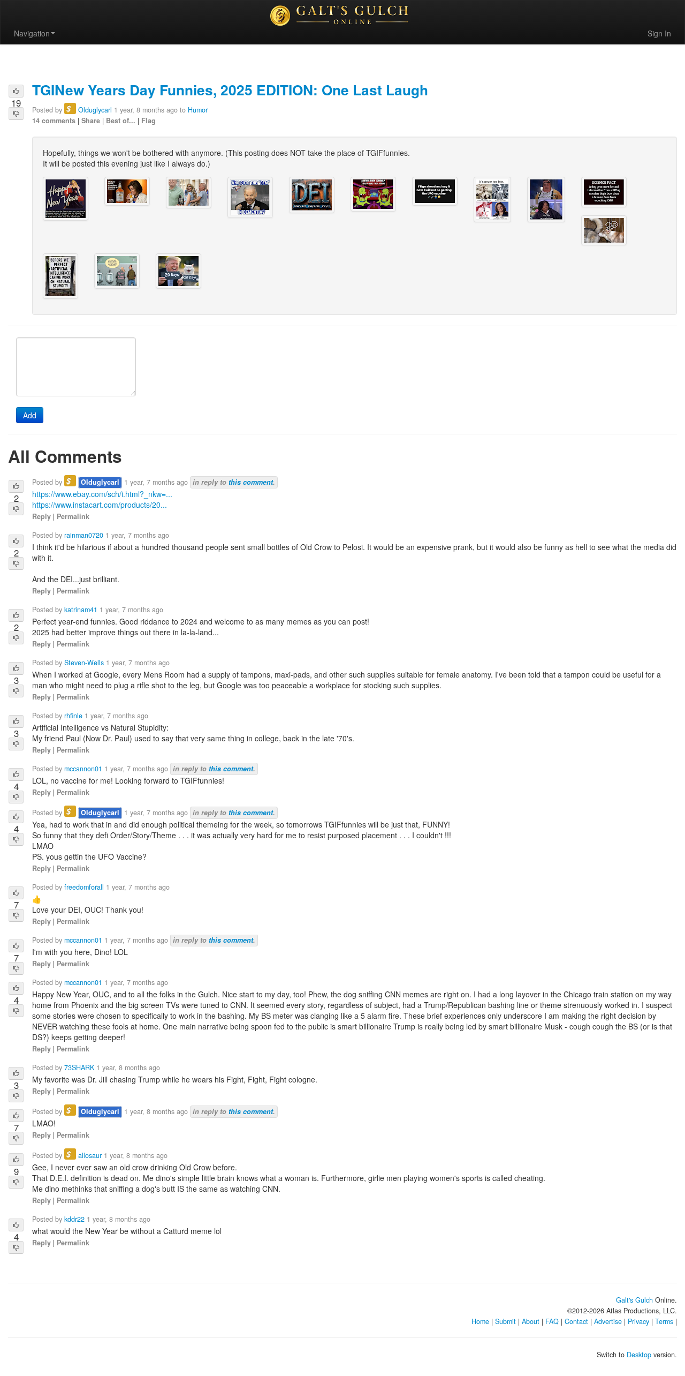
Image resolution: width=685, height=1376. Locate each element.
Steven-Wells (84, 662)
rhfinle (73, 715)
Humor (198, 110)
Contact (576, 1321)
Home (480, 1321)
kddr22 (74, 1219)
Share (90, 120)
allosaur (90, 1155)
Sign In (659, 33)
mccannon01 (83, 768)
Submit (505, 1321)
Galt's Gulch (634, 1300)
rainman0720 (83, 535)
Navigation (32, 33)
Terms (664, 1321)
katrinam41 (80, 609)
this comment (251, 482)
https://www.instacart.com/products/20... (99, 504)
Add (29, 415)
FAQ (552, 1321)
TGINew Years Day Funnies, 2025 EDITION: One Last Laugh (230, 89)
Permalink (73, 516)
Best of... (120, 120)
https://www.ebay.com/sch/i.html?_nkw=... (102, 493)
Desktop (639, 1354)
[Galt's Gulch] (342, 15)
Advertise (608, 1321)
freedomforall (84, 887)
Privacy (638, 1321)
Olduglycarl (95, 110)
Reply (41, 516)
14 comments (53, 120)
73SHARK (79, 1067)
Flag (148, 120)
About (530, 1321)
